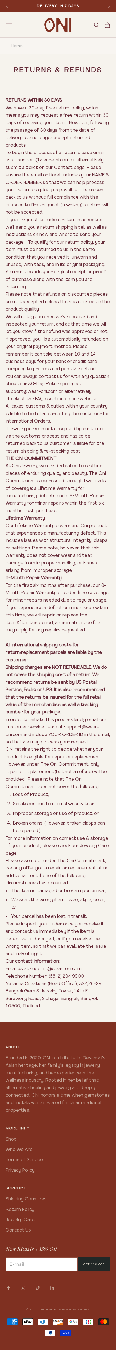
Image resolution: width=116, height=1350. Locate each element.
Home (17, 46)
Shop (11, 1139)
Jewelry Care (20, 1220)
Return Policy (20, 1210)
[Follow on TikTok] (38, 1288)
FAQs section (49, 399)
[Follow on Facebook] (8, 1288)
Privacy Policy (20, 1170)
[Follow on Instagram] (23, 1288)
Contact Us (18, 1230)
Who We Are (19, 1150)
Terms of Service (24, 1160)
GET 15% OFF (94, 1264)
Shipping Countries (26, 1199)
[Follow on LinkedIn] (52, 1288)
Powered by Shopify (74, 1309)
